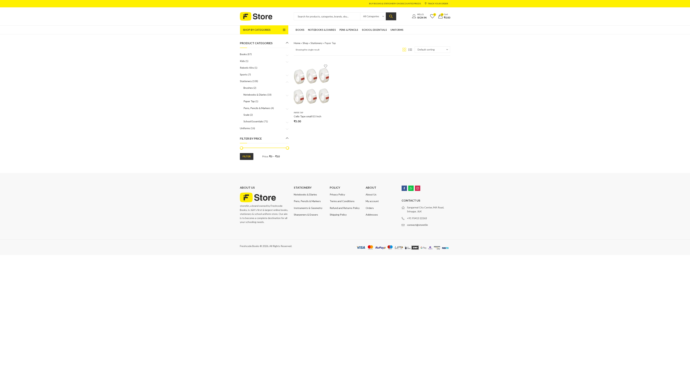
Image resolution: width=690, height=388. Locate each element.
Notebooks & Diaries (255, 94)
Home (297, 43)
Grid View (404, 49)
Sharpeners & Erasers (306, 214)
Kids (242, 61)
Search (391, 16)
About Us (371, 194)
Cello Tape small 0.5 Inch (307, 116)
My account (372, 201)
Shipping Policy (338, 214)
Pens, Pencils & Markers (256, 108)
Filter (247, 156)
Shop (305, 43)
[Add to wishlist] (325, 66)
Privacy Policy (337, 194)
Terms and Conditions (342, 201)
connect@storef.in (417, 224)
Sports (243, 74)
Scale (246, 114)
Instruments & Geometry (308, 207)
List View (410, 49)
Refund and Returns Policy (345, 207)
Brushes (248, 87)
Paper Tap (298, 112)
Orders (370, 207)
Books (243, 54)
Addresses (372, 214)
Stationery (316, 43)
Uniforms (245, 128)
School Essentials (253, 121)
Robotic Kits (247, 67)
